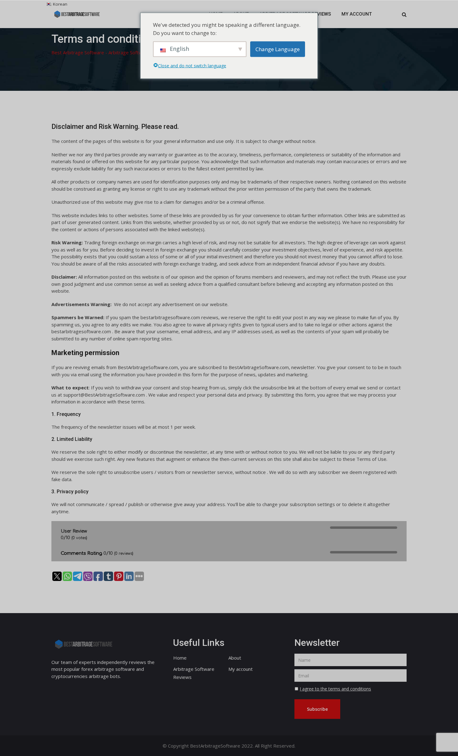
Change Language (277, 48)
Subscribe (317, 709)
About (234, 658)
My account (356, 14)
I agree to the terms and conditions (335, 689)
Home (180, 658)
